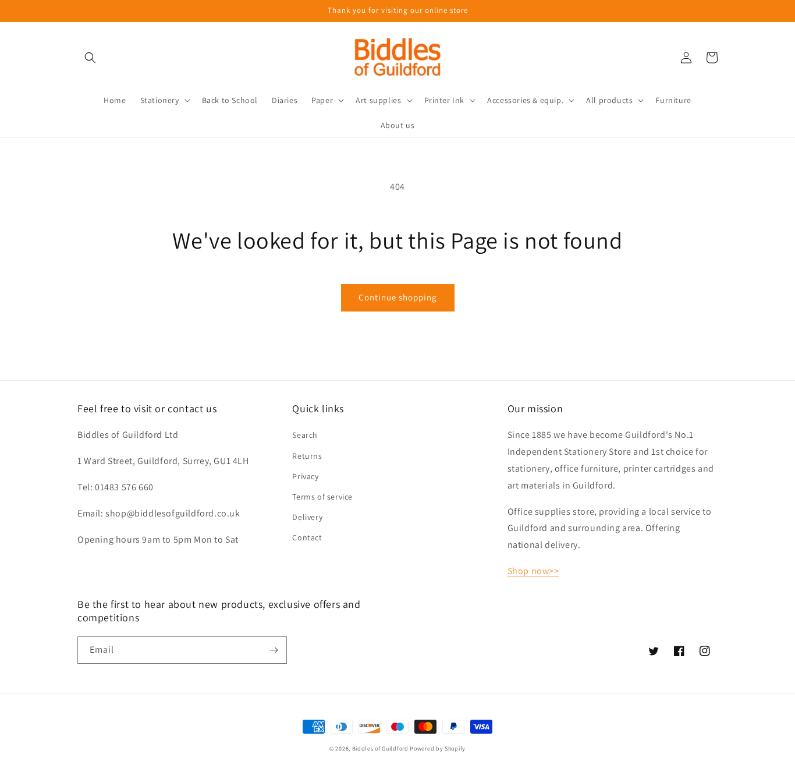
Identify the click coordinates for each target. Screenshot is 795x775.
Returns (307, 456)
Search (305, 435)
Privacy (305, 476)
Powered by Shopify (438, 748)
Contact (307, 537)
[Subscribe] (273, 650)
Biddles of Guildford (380, 748)
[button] (90, 57)
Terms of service (322, 496)
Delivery (307, 517)
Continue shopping (398, 297)
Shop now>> (533, 571)
